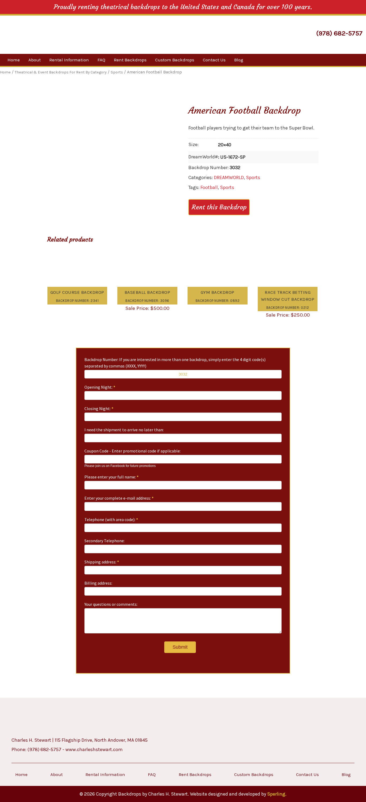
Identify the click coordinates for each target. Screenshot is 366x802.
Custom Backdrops (174, 59)
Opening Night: (99, 387)
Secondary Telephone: (104, 540)
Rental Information (69, 59)
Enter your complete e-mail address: (119, 498)
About (34, 59)
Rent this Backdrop (219, 207)
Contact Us (214, 59)
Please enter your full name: (111, 477)
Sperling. (276, 794)
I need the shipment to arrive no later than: (124, 429)
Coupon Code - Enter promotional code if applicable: (132, 451)
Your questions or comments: (110, 604)
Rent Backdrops (130, 59)
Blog (238, 59)
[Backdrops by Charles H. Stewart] (50, 34)
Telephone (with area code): (111, 519)
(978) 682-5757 (339, 33)
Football (209, 187)
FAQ (101, 59)
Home (14, 59)
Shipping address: (101, 562)
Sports (253, 177)
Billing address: (98, 583)
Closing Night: (98, 408)
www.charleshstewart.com (94, 749)
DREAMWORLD (229, 177)
